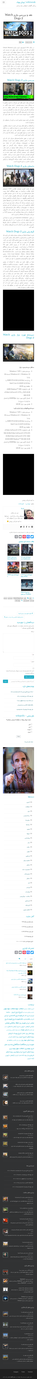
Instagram (16, 1372)
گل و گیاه (28, 905)
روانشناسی (27, 838)
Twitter (23, 1372)
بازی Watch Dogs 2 (18, 598)
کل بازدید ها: (30, 931)
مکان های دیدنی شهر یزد (28, 1355)
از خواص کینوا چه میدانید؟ (27, 1242)
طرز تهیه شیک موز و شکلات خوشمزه (25, 1153)
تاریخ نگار (27, 1015)
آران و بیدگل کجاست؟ (28, 1334)
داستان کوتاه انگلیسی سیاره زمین (18, 979)
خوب (29, 727)
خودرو (28, 829)
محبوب (31, 959)
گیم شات (21, 503)
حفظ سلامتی (14, 1023)
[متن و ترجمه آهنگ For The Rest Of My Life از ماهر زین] (30, 973)
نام (33, 654)
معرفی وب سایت (26, 869)
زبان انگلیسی (16, 1040)
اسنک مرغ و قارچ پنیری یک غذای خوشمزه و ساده (22, 692)
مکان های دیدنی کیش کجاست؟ (27, 1312)
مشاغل (28, 865)
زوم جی (28, 503)
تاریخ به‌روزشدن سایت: (27, 941)
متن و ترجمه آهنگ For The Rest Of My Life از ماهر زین (16, 972)
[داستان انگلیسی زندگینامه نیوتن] (30, 989)
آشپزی (28, 802)
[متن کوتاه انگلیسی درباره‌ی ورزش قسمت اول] (30, 965)
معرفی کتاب (27, 874)
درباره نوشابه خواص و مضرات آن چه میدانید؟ (24, 1197)
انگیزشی (32, 1012)
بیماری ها (28, 820)
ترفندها (28, 825)
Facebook (30, 1372)
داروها (28, 834)
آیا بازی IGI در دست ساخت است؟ (26, 1270)
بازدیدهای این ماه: (29, 927)
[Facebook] (26, 527)
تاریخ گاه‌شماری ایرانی (11, 1015)
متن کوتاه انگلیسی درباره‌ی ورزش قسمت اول (16, 963)
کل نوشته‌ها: (30, 936)
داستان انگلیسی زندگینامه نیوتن (19, 987)
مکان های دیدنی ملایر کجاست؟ (27, 1344)
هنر (29, 883)
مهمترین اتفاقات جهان (23, 1048)
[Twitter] (21, 527)
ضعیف (29, 732)
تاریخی (32, 1019)
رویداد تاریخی (13, 1033)
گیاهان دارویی (26, 910)
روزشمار (31, 1033)
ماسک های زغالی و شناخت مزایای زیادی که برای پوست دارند (22, 1230)
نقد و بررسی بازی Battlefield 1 (26, 1279)
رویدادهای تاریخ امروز (26, 1036)
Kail (20, 42)
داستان (10, 1026)
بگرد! (5, 681)
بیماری (29, 1012)
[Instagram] (24, 527)
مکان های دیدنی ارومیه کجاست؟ (26, 1323)
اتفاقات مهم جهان (9, 1008)
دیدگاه (32, 631)
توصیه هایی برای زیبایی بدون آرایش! (25, 1253)
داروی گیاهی (16, 1026)
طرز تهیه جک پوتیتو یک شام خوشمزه (25, 709)
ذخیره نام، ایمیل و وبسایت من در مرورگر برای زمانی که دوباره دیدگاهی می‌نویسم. (20, 672)
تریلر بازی (10, 598)
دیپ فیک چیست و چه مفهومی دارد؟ (25, 700)
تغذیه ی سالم (25, 1019)
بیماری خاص (25, 1012)
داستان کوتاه (25, 1029)
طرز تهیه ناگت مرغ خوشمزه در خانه (25, 696)
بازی (30, 598)
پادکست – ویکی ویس (25, 896)
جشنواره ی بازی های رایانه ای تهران (26, 1288)
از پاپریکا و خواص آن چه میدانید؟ (26, 1219)
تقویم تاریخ (16, 1019)
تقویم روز (22, 1023)
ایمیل (32, 661)
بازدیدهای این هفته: (28, 922)
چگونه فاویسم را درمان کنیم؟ (25, 613)
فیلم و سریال (27, 860)
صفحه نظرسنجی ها (29, 742)
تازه (25, 959)
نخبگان (28, 878)
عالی (29, 724)
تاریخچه (21, 1015)
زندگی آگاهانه (13, 1377)
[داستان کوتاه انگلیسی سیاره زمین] (30, 981)
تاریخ (20, 1012)
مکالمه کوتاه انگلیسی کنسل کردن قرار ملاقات (24, 1084)
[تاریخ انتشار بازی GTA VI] (30, 997)
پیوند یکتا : (17, 601)
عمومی (28, 851)
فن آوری (28, 856)
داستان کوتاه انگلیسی (16, 1030)
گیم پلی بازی (26, 601)
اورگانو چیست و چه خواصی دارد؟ (26, 1208)
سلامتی (16, 1044)
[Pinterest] (32, 527)
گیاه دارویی (30, 1058)
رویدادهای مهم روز (27, 1040)
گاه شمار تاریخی (19, 1055)
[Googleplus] (29, 527)
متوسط (29, 729)
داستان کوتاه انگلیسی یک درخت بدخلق (14, 617)
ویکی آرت (27, 892)
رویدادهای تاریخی (13, 1036)
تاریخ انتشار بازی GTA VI (20, 995)
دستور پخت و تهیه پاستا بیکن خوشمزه (25, 1142)
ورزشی (28, 887)
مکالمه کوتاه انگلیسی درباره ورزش (25, 705)
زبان (29, 842)
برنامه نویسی (27, 816)
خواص (7, 1023)
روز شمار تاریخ (23, 1033)
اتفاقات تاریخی (27, 1009)
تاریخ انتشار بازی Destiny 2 (27, 1297)
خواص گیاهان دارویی (27, 1026)
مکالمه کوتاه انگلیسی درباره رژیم (26, 1101)
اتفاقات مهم (20, 1008)
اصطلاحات (27, 807)
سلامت (28, 847)
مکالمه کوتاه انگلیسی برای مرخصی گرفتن (25, 1093)
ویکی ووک (26, 1055)
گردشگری (27, 901)
